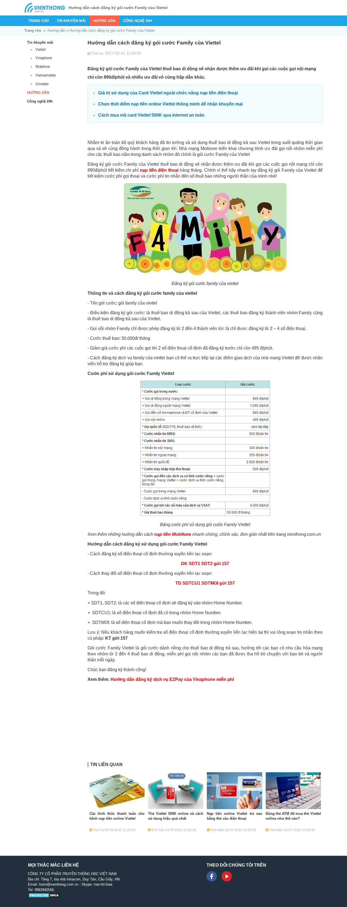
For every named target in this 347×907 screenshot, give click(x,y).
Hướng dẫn (104, 21)
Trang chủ (38, 21)
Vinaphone (44, 58)
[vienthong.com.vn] (44, 7)
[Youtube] (226, 876)
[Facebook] (212, 876)
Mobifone (43, 67)
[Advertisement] (205, 724)
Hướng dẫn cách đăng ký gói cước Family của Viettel (112, 30)
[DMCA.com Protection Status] (44, 897)
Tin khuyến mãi (71, 21)
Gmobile (42, 84)
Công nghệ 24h (137, 21)
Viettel (41, 49)
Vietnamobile (46, 75)
